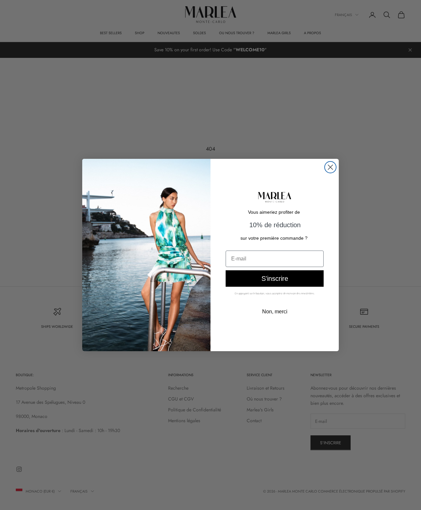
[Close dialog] (330, 167)
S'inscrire (274, 278)
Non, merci (274, 311)
